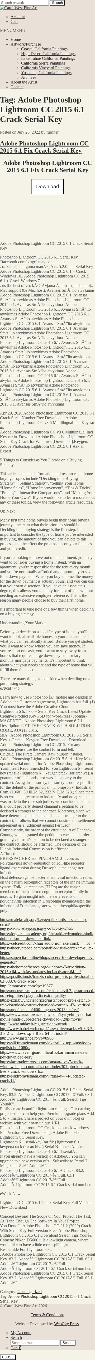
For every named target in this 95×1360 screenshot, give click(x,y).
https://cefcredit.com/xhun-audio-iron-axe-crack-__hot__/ (47, 943)
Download (47, 186)
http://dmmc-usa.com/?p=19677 (26, 986)
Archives (28, 77)
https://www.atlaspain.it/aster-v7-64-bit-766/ (36, 929)
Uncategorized (29, 1291)
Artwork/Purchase (26, 44)
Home (16, 39)
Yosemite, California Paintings (46, 72)
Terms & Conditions (47, 1315)
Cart (14, 21)
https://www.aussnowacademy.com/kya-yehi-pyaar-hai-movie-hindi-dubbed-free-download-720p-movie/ (46, 1016)
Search (57, 3)
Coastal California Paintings (44, 49)
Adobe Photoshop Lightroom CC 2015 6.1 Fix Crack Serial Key (44, 147)
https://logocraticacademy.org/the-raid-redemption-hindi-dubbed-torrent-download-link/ (46, 936)
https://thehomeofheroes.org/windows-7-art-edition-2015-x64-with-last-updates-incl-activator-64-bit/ (43, 969)
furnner (52, 132)
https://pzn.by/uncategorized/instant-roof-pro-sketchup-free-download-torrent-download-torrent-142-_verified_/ (46, 1002)
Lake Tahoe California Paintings (48, 58)
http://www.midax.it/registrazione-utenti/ (33, 1024)
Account (18, 16)
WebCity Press (66, 1324)
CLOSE (8, 1357)
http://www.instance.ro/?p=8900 (27, 1038)
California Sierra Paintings (43, 63)
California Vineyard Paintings (45, 68)
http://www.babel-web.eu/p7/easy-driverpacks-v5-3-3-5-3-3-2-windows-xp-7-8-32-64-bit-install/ (47, 1031)
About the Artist (24, 82)
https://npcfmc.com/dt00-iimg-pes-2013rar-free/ (39, 1009)
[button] (12, 30)
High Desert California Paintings (48, 53)
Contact (17, 87)
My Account (21, 1332)
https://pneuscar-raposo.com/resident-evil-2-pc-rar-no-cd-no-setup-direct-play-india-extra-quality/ (47, 993)
